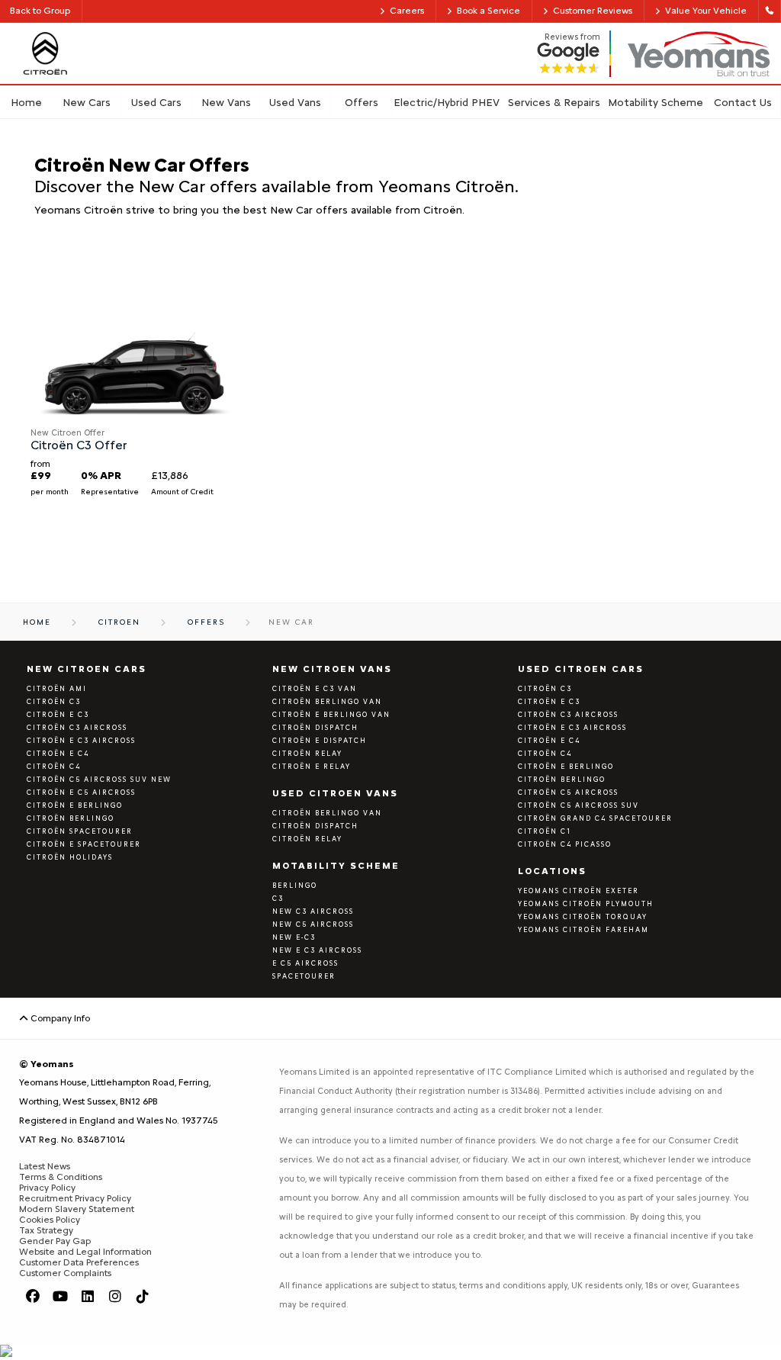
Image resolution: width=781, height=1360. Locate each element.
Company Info (59, 1018)
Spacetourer (304, 976)
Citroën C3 (54, 701)
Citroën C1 (544, 831)
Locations (552, 871)
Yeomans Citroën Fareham (583, 929)
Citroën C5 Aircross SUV (578, 805)
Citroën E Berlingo (75, 805)
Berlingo (294, 885)
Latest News (44, 1166)
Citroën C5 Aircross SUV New (99, 779)
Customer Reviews (592, 10)
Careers (407, 10)
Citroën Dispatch (315, 727)
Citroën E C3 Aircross (81, 740)
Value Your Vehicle (706, 10)
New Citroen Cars (86, 669)
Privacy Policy (47, 1187)
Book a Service (488, 10)
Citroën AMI (57, 688)
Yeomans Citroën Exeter (578, 890)
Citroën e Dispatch (319, 740)
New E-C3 (294, 937)
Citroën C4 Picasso (565, 844)
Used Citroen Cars (581, 669)
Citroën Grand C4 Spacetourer (595, 818)
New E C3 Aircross (317, 950)
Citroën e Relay (311, 766)
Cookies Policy (49, 1219)
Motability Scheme (336, 865)
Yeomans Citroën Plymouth (586, 903)
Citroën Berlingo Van (327, 701)
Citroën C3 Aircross (77, 727)
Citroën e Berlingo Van (331, 714)
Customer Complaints (65, 1273)
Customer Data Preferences (79, 1262)
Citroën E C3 (549, 701)
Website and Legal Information (85, 1251)
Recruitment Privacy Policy (75, 1198)
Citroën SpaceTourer (80, 831)
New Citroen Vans (332, 669)
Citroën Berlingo (70, 818)
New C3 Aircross (313, 911)
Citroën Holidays (70, 857)
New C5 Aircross (313, 924)
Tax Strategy (46, 1230)
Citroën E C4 (58, 753)
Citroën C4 (54, 766)
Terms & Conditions (60, 1177)
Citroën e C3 (58, 714)
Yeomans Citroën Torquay (583, 916)
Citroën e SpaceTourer (84, 844)
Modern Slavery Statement (76, 1209)
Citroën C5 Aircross (568, 792)
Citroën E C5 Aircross (81, 792)
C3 (278, 898)
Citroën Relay (307, 753)
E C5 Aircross (305, 963)
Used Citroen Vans (335, 793)
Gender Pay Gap (55, 1241)
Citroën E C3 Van (314, 688)
